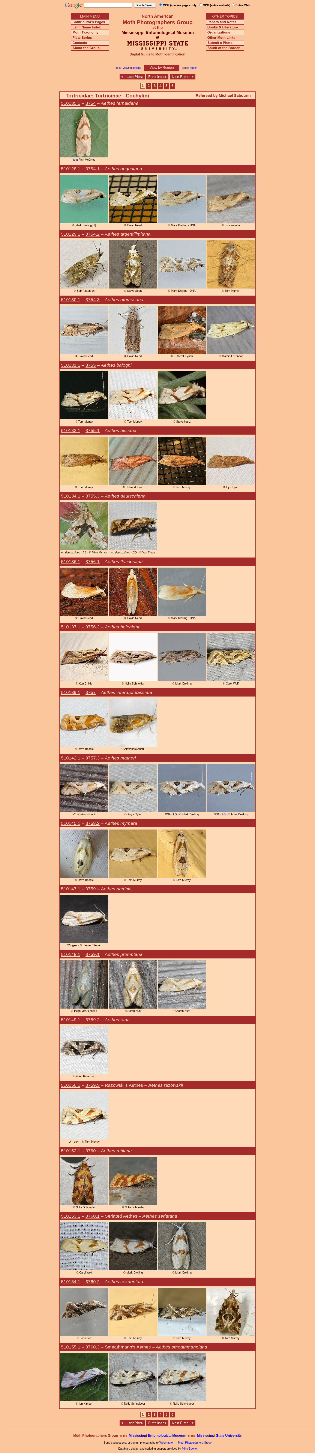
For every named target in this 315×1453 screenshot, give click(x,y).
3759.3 (93, 1085)
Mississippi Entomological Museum (157, 1435)
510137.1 (70, 626)
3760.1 (93, 1216)
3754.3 (93, 299)
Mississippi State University (219, 1435)
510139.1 (70, 692)
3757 (91, 692)
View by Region (162, 67)
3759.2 (93, 1019)
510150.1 (70, 1085)
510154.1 (70, 1281)
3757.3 (93, 757)
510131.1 (70, 365)
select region (189, 67)
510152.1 (70, 1150)
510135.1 (70, 103)
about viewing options (128, 67)
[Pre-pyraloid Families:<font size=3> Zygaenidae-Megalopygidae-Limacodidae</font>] (182, 78)
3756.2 (93, 626)
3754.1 (93, 168)
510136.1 (70, 561)
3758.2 (93, 823)
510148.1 (70, 954)
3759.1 (93, 954)
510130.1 (70, 299)
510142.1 (70, 757)
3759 (91, 888)
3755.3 (93, 495)
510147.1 (70, 888)
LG (175, 814)
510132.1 (70, 430)
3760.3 (93, 1346)
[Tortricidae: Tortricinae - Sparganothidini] (132, 78)
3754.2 (93, 234)
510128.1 (70, 168)
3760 (91, 1150)
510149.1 (70, 1019)
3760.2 (93, 1281)
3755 (91, 365)
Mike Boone (189, 1448)
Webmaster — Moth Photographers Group (185, 1442)
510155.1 (70, 1346)
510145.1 (70, 823)
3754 (91, 103)
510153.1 (70, 1216)
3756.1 (93, 561)
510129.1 (70, 234)
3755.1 (93, 430)
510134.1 (70, 495)
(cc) (75, 159)
